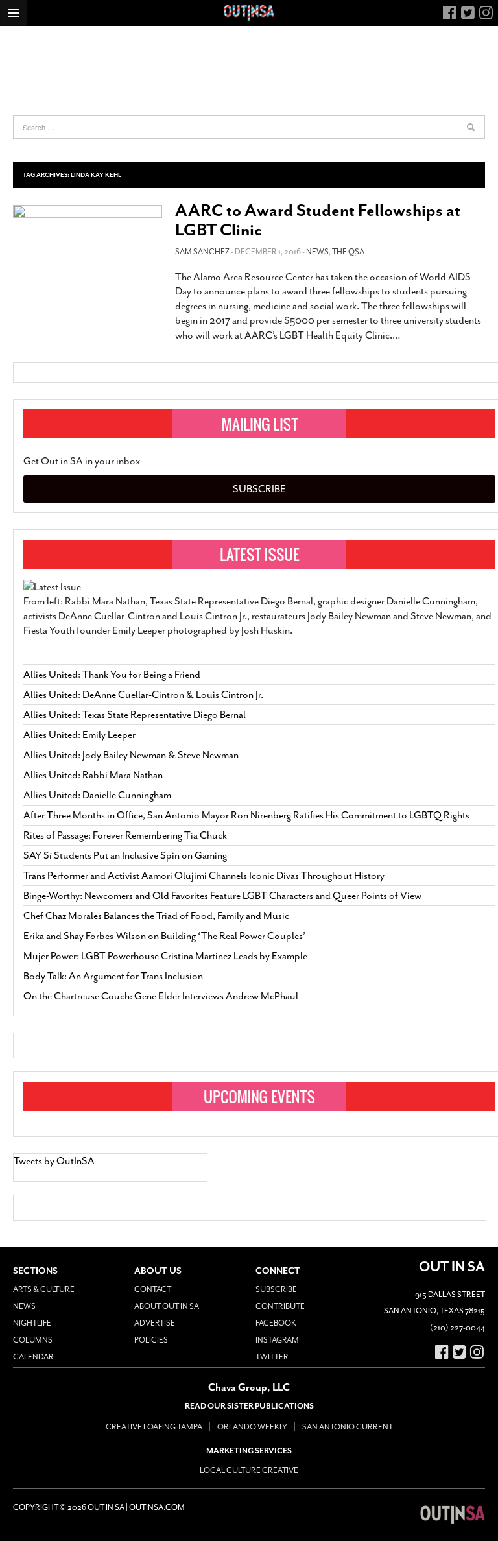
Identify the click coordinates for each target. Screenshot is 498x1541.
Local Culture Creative (249, 1470)
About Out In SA (166, 1306)
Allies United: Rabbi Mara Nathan (93, 775)
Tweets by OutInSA (54, 1160)
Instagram (277, 1340)
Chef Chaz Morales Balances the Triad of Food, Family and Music (156, 915)
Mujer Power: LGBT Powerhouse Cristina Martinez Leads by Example (165, 956)
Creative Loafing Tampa (154, 1427)
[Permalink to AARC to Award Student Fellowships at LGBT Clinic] (87, 249)
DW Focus (249, 13)
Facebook (275, 1323)
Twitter (272, 1357)
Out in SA (452, 1515)
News (317, 251)
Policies (151, 1340)
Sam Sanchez (202, 251)
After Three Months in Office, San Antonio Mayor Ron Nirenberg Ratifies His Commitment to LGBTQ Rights (246, 815)
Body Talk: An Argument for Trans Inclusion (113, 976)
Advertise (154, 1323)
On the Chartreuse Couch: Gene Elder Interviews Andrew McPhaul (160, 996)
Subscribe (259, 489)
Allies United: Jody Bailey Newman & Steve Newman (131, 754)
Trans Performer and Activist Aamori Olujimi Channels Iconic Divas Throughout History (204, 875)
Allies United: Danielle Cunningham (97, 795)
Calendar (33, 1357)
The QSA (348, 251)
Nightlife (32, 1323)
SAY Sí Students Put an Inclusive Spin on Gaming (125, 855)
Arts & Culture (44, 1289)
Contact (152, 1289)
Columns (33, 1340)
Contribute (280, 1306)
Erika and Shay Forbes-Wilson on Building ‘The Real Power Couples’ (164, 935)
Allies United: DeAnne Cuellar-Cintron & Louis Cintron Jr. (144, 694)
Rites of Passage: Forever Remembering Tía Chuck (125, 835)
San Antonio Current (347, 1427)
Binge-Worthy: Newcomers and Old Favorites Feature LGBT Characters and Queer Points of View (222, 895)
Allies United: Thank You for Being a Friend (111, 674)
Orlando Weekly (252, 1427)
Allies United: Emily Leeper (79, 734)
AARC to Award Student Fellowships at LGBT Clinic (317, 220)
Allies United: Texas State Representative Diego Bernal (134, 714)
